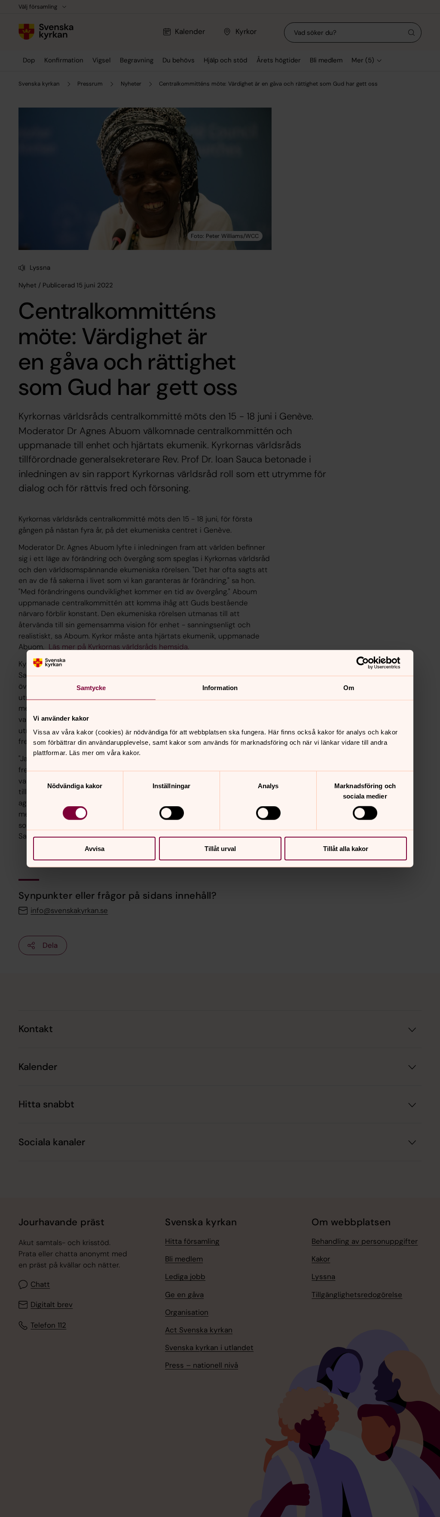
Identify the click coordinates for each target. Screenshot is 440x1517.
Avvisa (94, 848)
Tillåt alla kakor (345, 848)
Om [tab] (348, 687)
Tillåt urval (220, 848)
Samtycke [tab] (91, 687)
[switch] (171, 813)
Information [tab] (220, 687)
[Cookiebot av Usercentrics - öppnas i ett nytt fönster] (369, 663)
